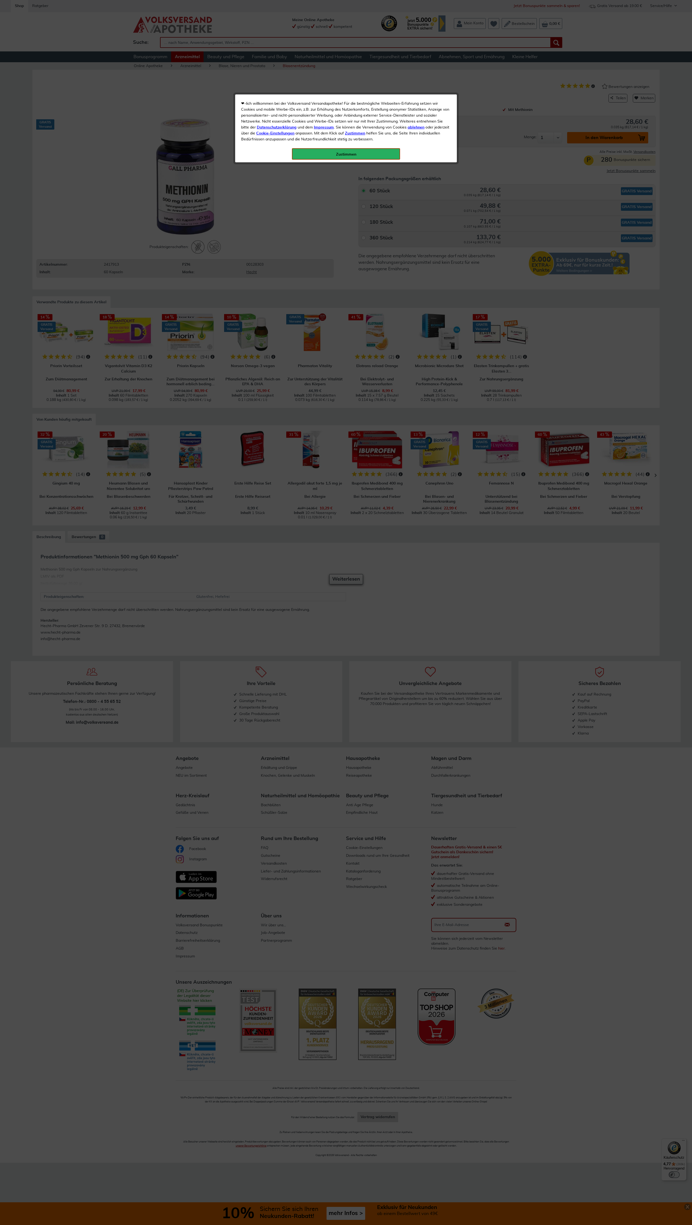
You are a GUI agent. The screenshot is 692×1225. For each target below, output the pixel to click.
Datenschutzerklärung (277, 127)
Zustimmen (355, 133)
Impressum (324, 127)
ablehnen (416, 127)
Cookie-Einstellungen (275, 133)
